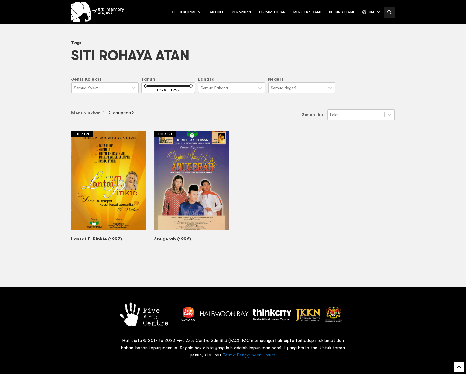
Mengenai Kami (307, 12)
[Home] (97, 12)
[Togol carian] (389, 12)
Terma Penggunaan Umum (249, 355)
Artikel (217, 12)
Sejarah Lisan (272, 12)
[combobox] (100, 88)
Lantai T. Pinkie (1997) (96, 239)
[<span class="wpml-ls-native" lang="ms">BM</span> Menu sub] (378, 12)
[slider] (145, 86)
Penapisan (241, 12)
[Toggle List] (133, 88)
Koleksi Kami (183, 12)
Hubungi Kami (341, 12)
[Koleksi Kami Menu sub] (199, 12)
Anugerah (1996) (172, 239)
